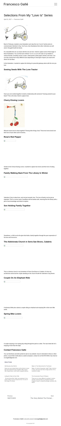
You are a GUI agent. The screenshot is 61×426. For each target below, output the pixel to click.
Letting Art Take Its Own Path (12, 376)
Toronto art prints (34, 53)
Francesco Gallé (16, 4)
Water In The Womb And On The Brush (41, 366)
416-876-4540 (28, 419)
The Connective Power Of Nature (40, 376)
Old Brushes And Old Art (11, 366)
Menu (55, 4)
